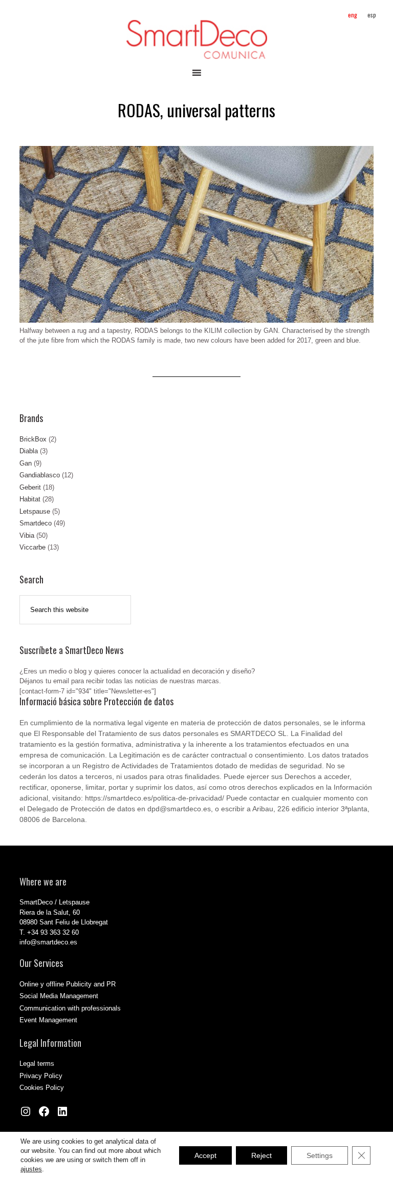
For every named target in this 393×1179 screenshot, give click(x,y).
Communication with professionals (70, 1008)
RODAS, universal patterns (196, 110)
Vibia (26, 535)
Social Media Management (58, 996)
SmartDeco (196, 39)
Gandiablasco (39, 475)
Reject (261, 1155)
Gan (25, 463)
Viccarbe (32, 547)
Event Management (48, 1020)
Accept (205, 1155)
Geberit (30, 487)
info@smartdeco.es (48, 942)
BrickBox (33, 439)
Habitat (29, 499)
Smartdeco (35, 523)
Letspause (34, 511)
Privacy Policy (40, 1076)
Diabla (28, 451)
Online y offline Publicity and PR (67, 984)
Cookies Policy (41, 1087)
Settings (320, 1155)
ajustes (31, 1169)
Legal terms (36, 1063)
